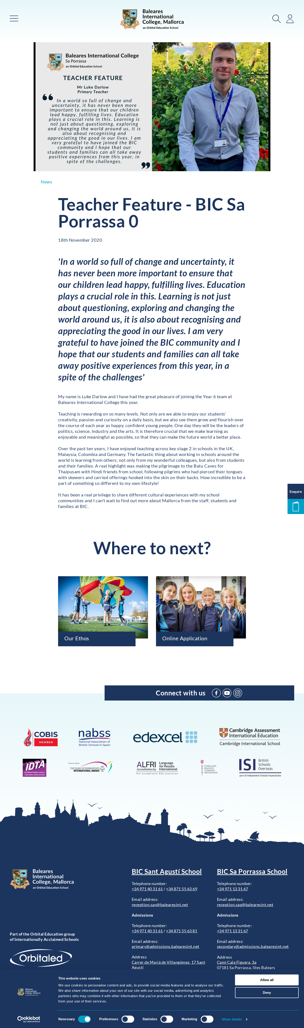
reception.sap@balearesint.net (245, 904)
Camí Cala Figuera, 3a (237, 962)
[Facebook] (216, 693)
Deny (267, 992)
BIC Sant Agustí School (167, 871)
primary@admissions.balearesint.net (165, 946)
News (46, 181)
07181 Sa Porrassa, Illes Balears (246, 967)
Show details (232, 1019)
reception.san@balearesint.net (160, 904)
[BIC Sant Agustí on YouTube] (227, 693)
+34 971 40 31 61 (147, 888)
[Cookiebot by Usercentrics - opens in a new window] (28, 1019)
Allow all (267, 980)
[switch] (128, 1019)
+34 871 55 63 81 (181, 930)
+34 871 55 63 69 (181, 888)
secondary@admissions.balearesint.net (253, 946)
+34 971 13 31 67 (232, 888)
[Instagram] (237, 693)
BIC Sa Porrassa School (252, 871)
